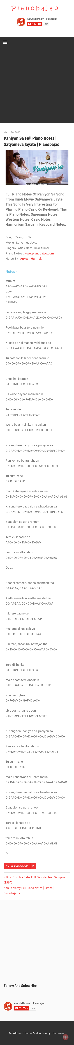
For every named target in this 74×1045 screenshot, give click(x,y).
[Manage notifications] (65, 1037)
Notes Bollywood (17, 865)
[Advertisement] (37, 86)
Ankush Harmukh (31, 258)
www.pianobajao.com (39, 253)
